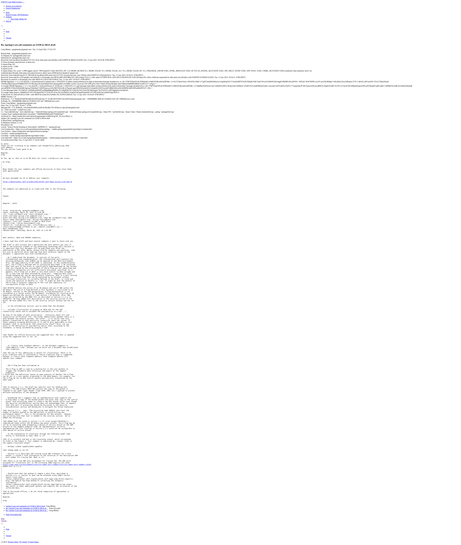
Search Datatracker (13, 8)
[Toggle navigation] (23, 2)
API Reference (22, 15)
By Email (23, 542)
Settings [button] (9, 17)
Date (7, 31)
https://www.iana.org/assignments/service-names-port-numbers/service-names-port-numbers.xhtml (47, 464)
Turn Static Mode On (19, 19)
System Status (33, 542)
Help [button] (7, 13)
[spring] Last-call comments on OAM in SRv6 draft (25, 506)
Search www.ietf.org (13, 6)
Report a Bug (13, 542)
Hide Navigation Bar (14, 515)
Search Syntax (11, 15)
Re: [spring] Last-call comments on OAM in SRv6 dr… (27, 508)
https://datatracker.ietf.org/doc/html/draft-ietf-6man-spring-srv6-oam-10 (37, 182)
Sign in (8, 21)
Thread (8, 38)
